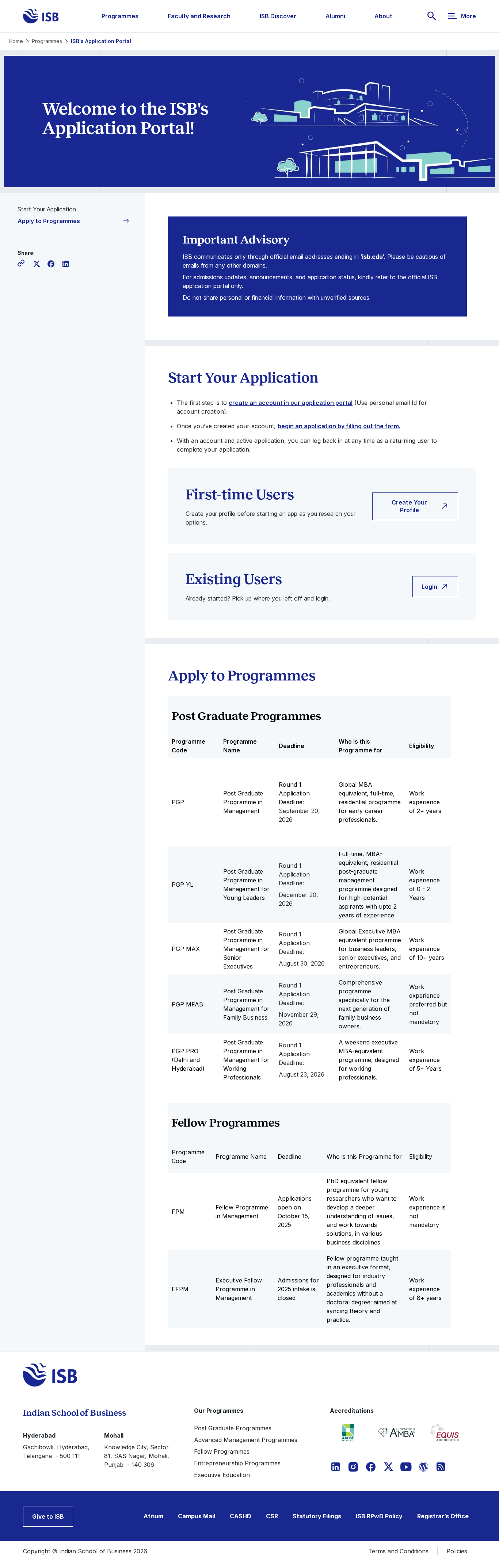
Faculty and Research (199, 16)
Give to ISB (48, 1516)
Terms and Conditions (398, 1551)
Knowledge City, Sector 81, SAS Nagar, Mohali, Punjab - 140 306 (136, 1455)
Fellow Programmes (222, 1451)
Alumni (335, 16)
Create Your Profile (409, 506)
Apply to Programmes (49, 221)
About (383, 16)
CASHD (240, 1516)
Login (429, 586)
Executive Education (222, 1474)
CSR (272, 1516)
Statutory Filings (317, 1516)
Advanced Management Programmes (245, 1439)
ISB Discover (278, 16)
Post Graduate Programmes (232, 1428)
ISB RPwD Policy (379, 1516)
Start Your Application (47, 209)
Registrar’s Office (443, 1516)
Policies (456, 1551)
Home (16, 41)
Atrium (153, 1516)
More (468, 16)
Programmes (120, 16)
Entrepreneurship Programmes (237, 1463)
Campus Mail (196, 1516)
